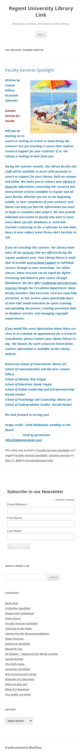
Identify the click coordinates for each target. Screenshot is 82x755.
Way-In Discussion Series (21, 674)
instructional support (42, 263)
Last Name (14, 531)
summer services (59, 455)
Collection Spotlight (17, 608)
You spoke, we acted (18, 694)
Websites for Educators (19, 679)
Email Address (18, 504)
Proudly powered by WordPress (23, 747)
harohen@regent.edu (39, 460)
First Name (14, 518)
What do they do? (16, 684)
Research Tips (13, 649)
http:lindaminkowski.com (23, 440)
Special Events (14, 659)
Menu (41, 34)
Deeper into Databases (19, 613)
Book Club (11, 603)
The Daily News (15, 664)
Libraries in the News (18, 628)
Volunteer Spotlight (17, 669)
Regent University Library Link (41, 11)
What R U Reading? (17, 689)
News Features (14, 639)
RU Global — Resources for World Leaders (31, 654)
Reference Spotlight (17, 644)
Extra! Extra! (13, 618)
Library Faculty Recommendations (27, 633)
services (28, 252)
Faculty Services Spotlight (29, 70)
